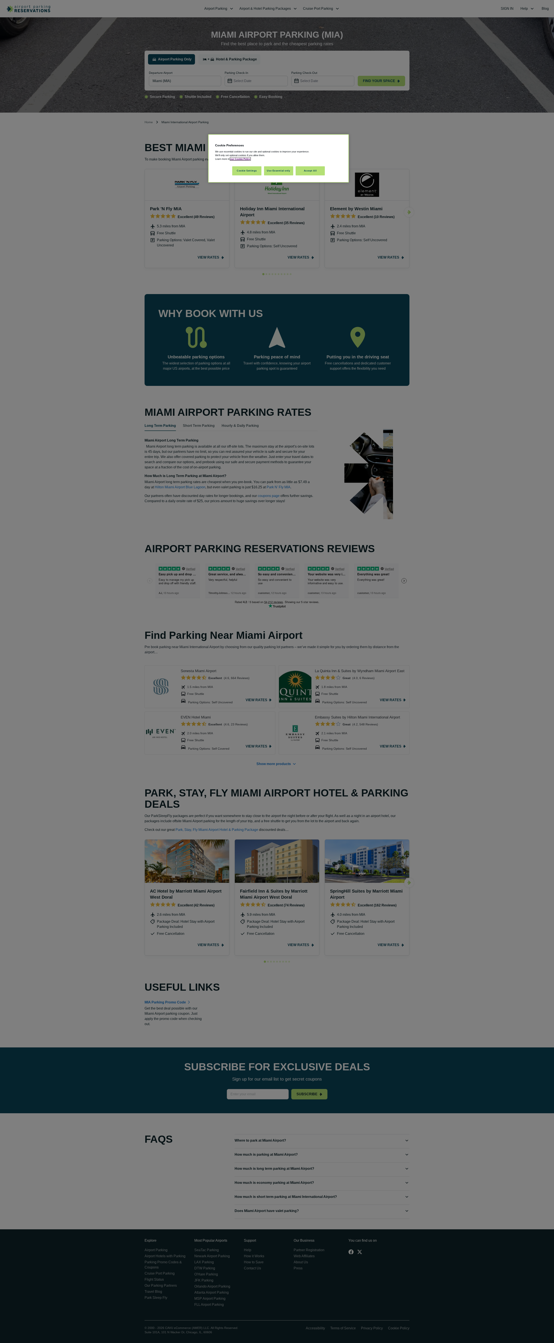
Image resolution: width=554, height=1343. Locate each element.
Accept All (310, 170)
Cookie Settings (247, 170)
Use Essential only (278, 170)
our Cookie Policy (240, 159)
